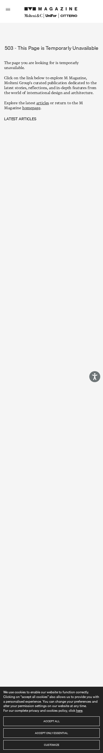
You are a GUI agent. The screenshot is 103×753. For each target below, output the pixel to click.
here (79, 710)
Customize (51, 745)
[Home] (51, 7)
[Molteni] (33, 16)
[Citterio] (68, 16)
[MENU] (8, 9)
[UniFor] (51, 16)
